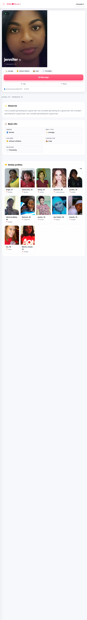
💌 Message (43, 77)
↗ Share (64, 84)
